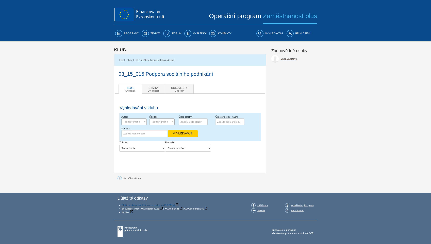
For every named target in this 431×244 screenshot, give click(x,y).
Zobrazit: (124, 142)
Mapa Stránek (297, 210)
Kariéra (125, 212)
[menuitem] (127, 33)
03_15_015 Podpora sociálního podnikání (155, 60)
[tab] (130, 89)
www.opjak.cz (172, 208)
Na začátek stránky (132, 178)
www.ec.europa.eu (194, 208)
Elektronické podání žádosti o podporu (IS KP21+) (148, 205)
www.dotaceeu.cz (150, 208)
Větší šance (262, 205)
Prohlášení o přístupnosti (302, 205)
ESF (121, 60)
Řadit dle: (170, 142)
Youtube (261, 210)
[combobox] (134, 121)
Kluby (129, 60)
